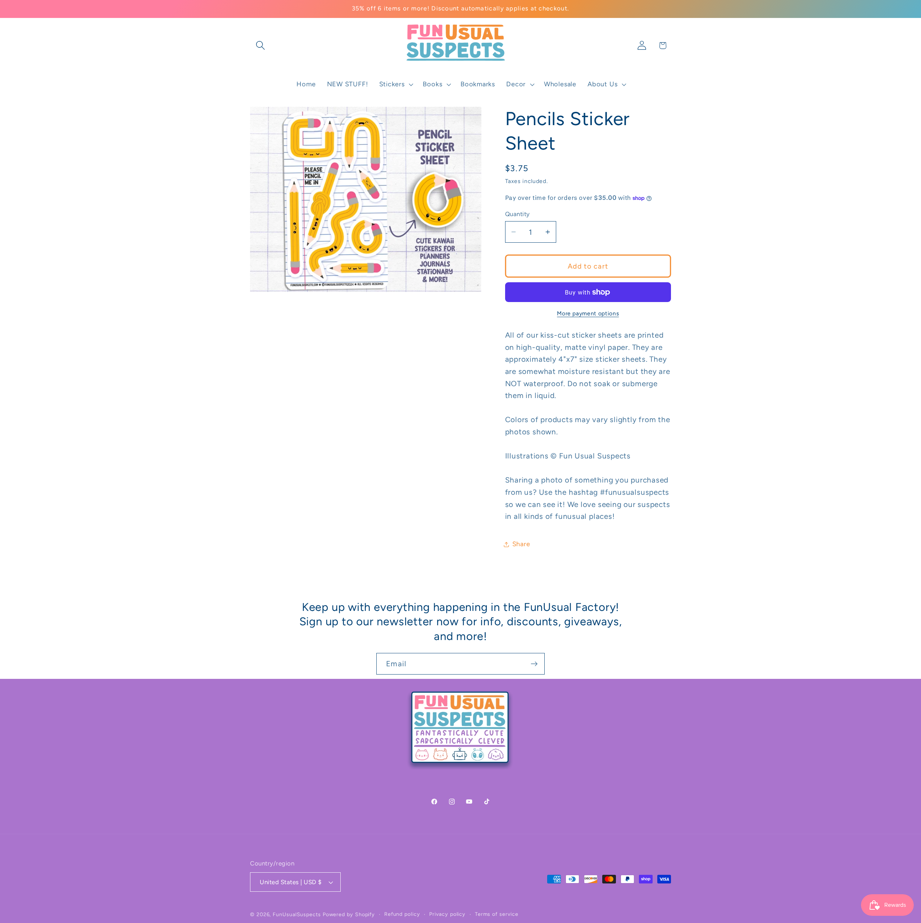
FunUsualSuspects (297, 914)
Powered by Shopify (349, 914)
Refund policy (402, 914)
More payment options (588, 313)
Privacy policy (447, 914)
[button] (260, 45)
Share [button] (521, 544)
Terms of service (496, 914)
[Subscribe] (534, 664)
